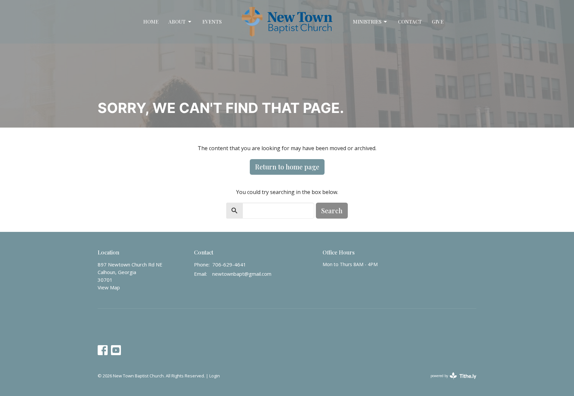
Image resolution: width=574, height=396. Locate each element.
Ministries (367, 21)
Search (331, 210)
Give (437, 21)
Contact (410, 21)
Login (214, 376)
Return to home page (287, 166)
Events (212, 21)
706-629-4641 (229, 264)
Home (150, 21)
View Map (109, 287)
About (177, 21)
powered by (449, 381)
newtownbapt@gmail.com (241, 273)
